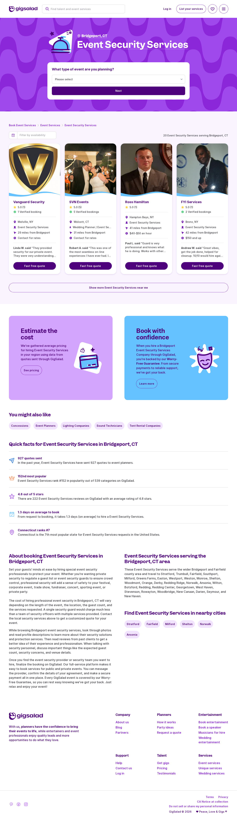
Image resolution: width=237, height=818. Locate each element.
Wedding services (211, 773)
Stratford (133, 624)
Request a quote (169, 732)
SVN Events (79, 202)
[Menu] (223, 8)
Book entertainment (213, 722)
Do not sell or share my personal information (198, 806)
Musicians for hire (211, 732)
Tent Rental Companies (145, 425)
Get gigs (163, 763)
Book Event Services (22, 125)
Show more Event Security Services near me (118, 287)
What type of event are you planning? (83, 69)
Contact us (124, 768)
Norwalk (205, 624)
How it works (166, 722)
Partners (122, 732)
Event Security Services (80, 125)
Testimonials (166, 773)
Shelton (187, 624)
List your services (191, 8)
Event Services (50, 125)
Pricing (162, 768)
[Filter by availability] (36, 135)
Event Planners (46, 425)
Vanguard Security (29, 202)
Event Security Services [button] (132, 45)
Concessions (19, 425)
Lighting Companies (76, 425)
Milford (170, 624)
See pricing (31, 370)
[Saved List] (212, 8)
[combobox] (85, 9)
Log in (167, 8)
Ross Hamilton (137, 202)
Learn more (146, 383)
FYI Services (191, 202)
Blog (119, 727)
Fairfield (152, 624)
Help (119, 763)
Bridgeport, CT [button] (94, 36)
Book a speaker (209, 727)
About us (122, 722)
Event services (209, 763)
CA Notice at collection (212, 801)
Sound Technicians (109, 425)
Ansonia (132, 634)
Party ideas (165, 727)
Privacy (223, 797)
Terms (210, 797)
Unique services (210, 768)
